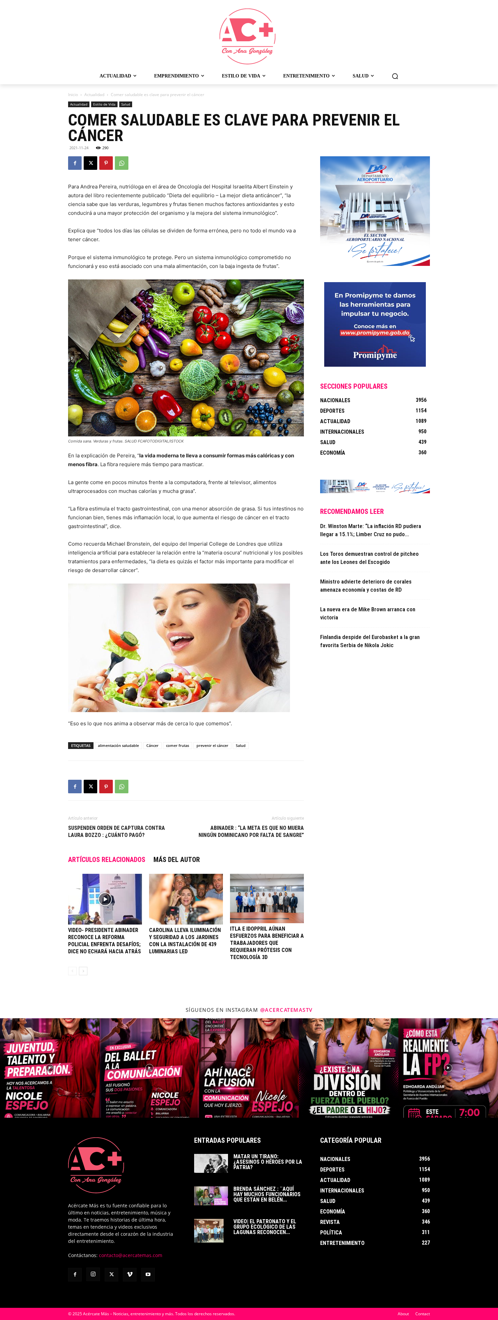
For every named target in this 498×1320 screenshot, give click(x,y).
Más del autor (176, 860)
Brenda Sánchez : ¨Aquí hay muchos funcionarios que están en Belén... (266, 1194)
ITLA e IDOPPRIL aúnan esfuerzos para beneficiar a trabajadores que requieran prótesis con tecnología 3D (267, 943)
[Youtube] (148, 1274)
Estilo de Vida (104, 104)
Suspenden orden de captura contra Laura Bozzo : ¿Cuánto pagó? (116, 831)
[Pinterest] (106, 163)
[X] (90, 163)
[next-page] (83, 971)
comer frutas (177, 745)
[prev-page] (72, 971)
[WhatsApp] (121, 163)
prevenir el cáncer (212, 745)
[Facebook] (75, 163)
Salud (125, 104)
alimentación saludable (118, 745)
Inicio (73, 94)
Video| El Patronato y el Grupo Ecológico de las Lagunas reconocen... (264, 1226)
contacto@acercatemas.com (130, 1255)
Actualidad (94, 94)
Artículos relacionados (106, 860)
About (403, 1314)
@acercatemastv (286, 1009)
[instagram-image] (50, 1068)
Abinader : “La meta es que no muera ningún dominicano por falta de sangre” (251, 831)
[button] (395, 76)
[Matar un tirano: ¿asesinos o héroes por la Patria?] (211, 1163)
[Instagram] (93, 1274)
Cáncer (152, 745)
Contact (422, 1314)
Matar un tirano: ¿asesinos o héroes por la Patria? (267, 1161)
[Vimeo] (130, 1274)
